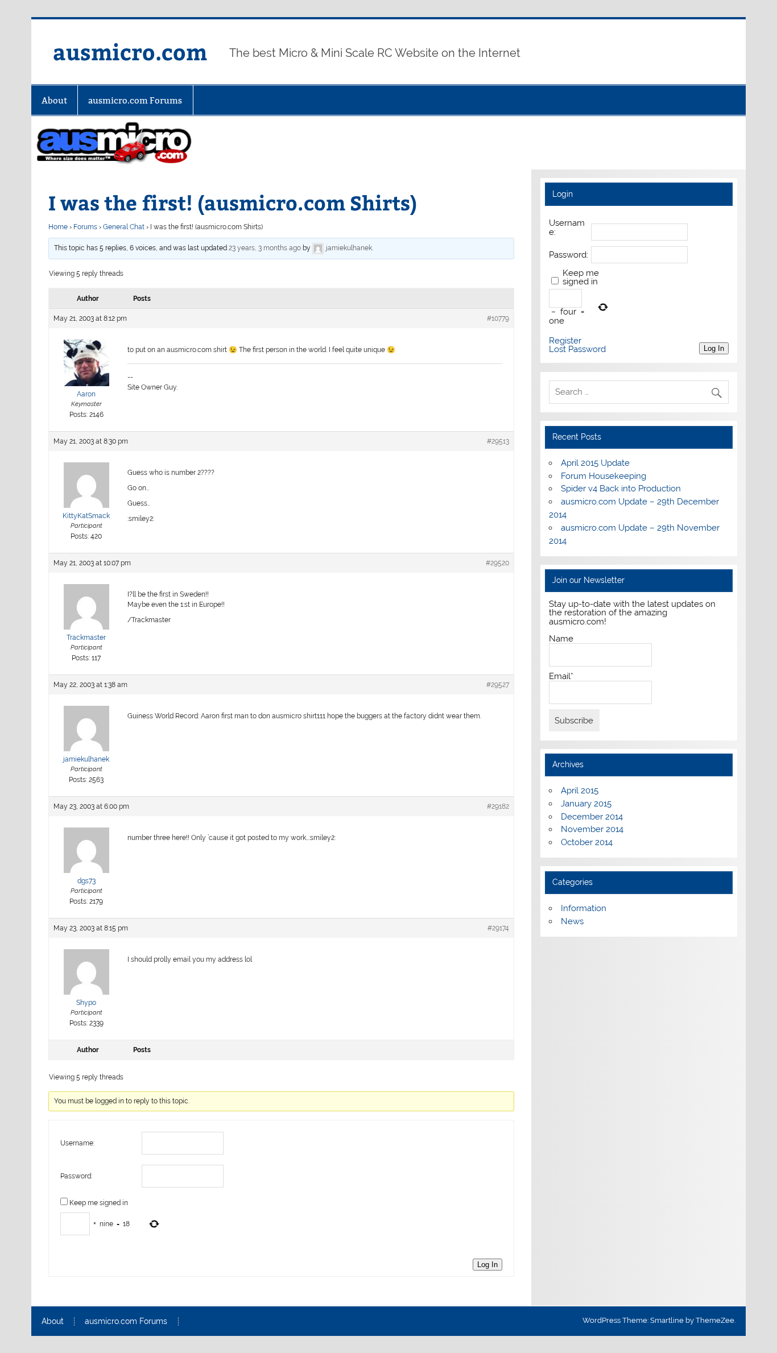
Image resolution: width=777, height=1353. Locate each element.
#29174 (498, 928)
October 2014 (587, 842)
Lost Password (577, 349)
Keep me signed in (98, 1203)
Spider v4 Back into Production (621, 488)
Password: (76, 1176)
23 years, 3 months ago (265, 248)
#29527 (497, 685)
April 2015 (579, 790)
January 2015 (586, 803)
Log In (487, 1264)
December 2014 (592, 817)
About (54, 100)
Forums (85, 227)
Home (58, 227)
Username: (77, 1143)
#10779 (498, 318)
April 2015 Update (595, 463)
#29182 (498, 806)
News (572, 921)
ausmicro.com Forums (135, 100)
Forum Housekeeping (603, 476)
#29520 (497, 563)
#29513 (498, 441)
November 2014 (592, 829)
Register (565, 341)
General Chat (123, 227)
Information (583, 908)
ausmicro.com (130, 51)
